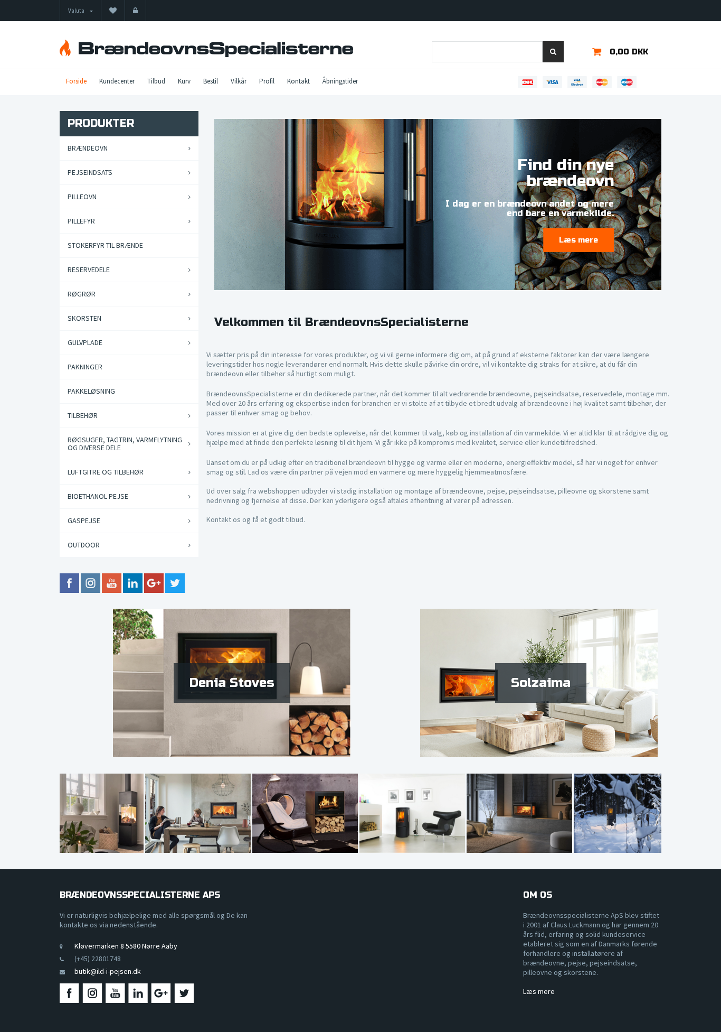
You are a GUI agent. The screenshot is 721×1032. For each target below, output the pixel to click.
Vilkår (238, 81)
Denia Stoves (231, 683)
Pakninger (85, 366)
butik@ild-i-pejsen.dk (107, 971)
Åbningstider (340, 81)
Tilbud (156, 81)
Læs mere (539, 991)
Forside (76, 81)
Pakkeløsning (91, 391)
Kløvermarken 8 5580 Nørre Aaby (125, 946)
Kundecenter (117, 81)
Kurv (184, 81)
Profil (266, 81)
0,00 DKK (629, 52)
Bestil (210, 81)
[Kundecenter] (135, 10)
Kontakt (298, 81)
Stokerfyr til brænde (105, 245)
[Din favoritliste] (113, 10)
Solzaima (541, 683)
